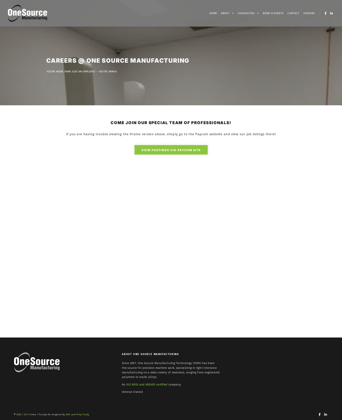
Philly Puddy (82, 414)
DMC (68, 414)
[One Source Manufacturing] (27, 13)
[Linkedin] (331, 13)
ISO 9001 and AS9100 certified (147, 384)
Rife (26, 414)
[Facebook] (325, 13)
